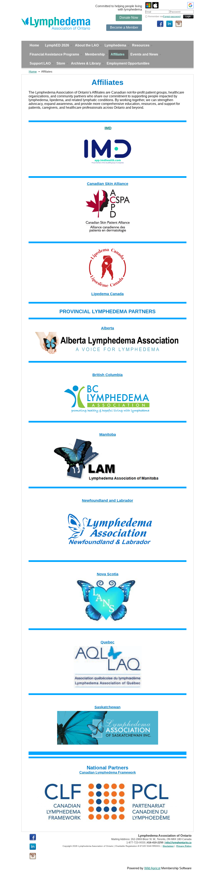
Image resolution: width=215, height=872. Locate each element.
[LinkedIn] (169, 24)
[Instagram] (179, 24)
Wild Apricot (152, 868)
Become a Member (124, 27)
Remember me (155, 16)
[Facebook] (160, 24)
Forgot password (172, 16)
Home (33, 71)
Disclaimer (168, 846)
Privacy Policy (183, 846)
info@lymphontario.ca (178, 842)
